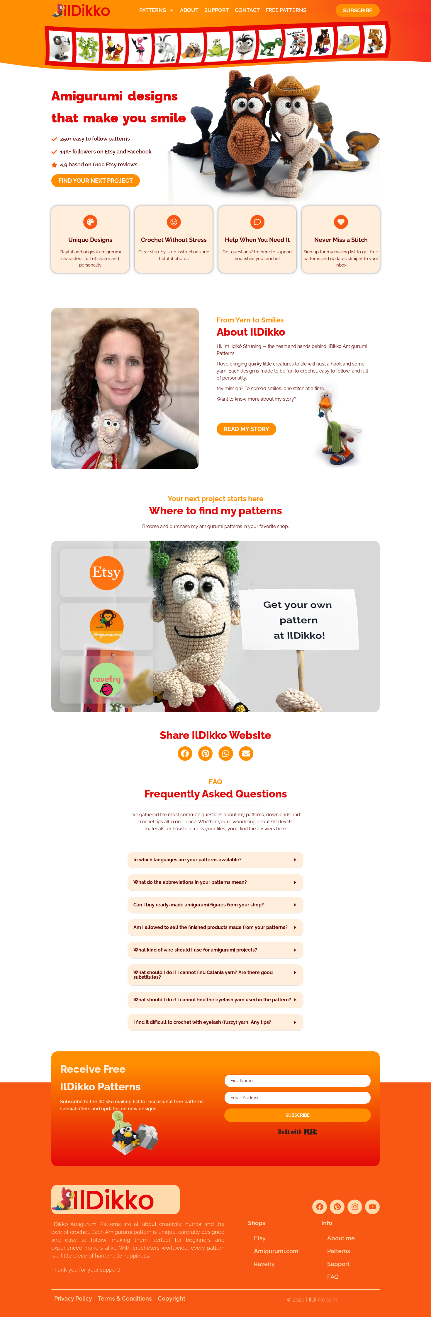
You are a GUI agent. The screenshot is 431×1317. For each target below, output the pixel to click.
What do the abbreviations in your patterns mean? (190, 882)
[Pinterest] (337, 1207)
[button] (185, 753)
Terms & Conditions (125, 1298)
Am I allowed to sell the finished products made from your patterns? (210, 927)
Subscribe (357, 10)
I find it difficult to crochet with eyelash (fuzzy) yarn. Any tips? (202, 1022)
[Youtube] (372, 1207)
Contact (247, 10)
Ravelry (264, 1264)
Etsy (260, 1238)
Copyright (171, 1298)
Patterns (152, 10)
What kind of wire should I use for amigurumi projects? (195, 950)
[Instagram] (354, 1207)
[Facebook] (319, 1207)
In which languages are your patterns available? (187, 859)
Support (216, 10)
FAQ (333, 1276)
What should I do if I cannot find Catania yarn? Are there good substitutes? (203, 975)
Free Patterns (286, 10)
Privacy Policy (73, 1298)
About (189, 10)
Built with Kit (297, 1131)
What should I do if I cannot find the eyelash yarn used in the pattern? (212, 999)
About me (341, 1238)
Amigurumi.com (276, 1251)
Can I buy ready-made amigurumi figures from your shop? (198, 905)
